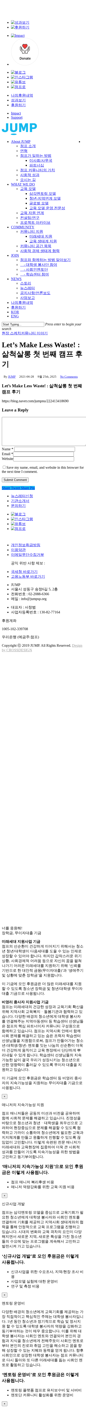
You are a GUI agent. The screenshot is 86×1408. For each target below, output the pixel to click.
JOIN (16, 823)
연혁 (24, 671)
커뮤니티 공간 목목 (39, 809)
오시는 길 (30, 713)
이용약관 (18, 550)
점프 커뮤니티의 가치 (42, 699)
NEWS (17, 858)
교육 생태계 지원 (46, 802)
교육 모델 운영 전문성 (51, 754)
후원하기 (18, 105)
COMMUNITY (26, 782)
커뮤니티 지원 (34, 789)
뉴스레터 (29, 871)
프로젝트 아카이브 (39, 775)
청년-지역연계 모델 (49, 740)
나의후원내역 (22, 95)
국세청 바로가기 (24, 572)
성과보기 (18, 100)
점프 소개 (30, 664)
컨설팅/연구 (32, 768)
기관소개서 (20, 501)
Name (7, 449)
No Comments (69, 376)
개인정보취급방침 (25, 545)
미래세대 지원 (43, 796)
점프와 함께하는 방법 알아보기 (51, 830)
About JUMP (25, 658)
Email (7, 454)
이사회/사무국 (44, 685)
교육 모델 (30, 727)
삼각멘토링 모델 (46, 733)
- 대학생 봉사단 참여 (43, 837)
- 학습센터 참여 (38, 851)
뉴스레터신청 (22, 496)
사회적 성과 (32, 706)
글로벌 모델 (41, 747)
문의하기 (18, 506)
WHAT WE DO (26, 720)
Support (16, 117)
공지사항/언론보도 (39, 878)
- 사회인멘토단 (37, 844)
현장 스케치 (11, 333)
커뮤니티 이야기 (34, 333)
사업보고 (29, 885)
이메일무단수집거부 (27, 555)
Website (7, 459)
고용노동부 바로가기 (28, 576)
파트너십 (38, 692)
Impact (16, 113)
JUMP (12, 376)
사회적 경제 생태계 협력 (44, 816)
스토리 (27, 865)
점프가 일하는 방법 (39, 678)
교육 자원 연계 (35, 761)
